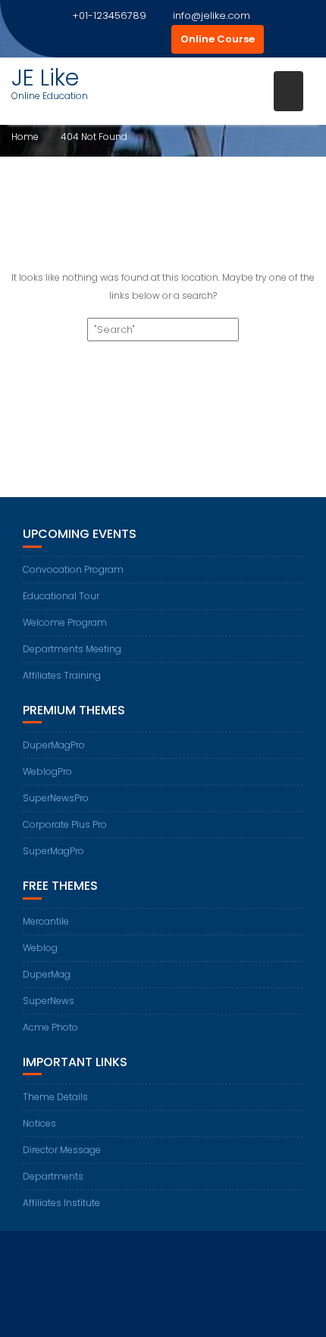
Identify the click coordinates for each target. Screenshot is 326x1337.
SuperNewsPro (56, 797)
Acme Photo (50, 1027)
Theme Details (55, 1096)
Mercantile (46, 921)
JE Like (45, 77)
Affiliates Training (62, 675)
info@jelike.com (211, 15)
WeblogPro (47, 771)
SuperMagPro (53, 850)
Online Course (217, 39)
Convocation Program (73, 569)
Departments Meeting (72, 648)
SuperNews (48, 1000)
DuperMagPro (54, 744)
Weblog (40, 947)
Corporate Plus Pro (65, 824)
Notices (39, 1123)
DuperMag (47, 974)
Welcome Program (65, 622)
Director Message (62, 1149)
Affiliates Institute (61, 1202)
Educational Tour (61, 595)
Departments (53, 1176)
